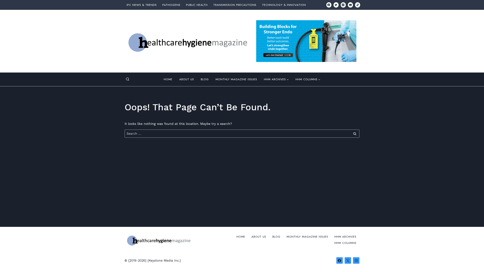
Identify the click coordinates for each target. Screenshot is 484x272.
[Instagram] (343, 4)
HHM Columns (345, 243)
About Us (186, 79)
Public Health (197, 5)
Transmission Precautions (234, 5)
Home (168, 79)
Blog (205, 79)
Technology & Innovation (284, 5)
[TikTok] (357, 4)
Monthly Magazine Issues (236, 79)
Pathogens (171, 5)
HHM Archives (345, 237)
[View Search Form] (128, 79)
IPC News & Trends (142, 5)
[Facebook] (328, 4)
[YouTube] (350, 4)
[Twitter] (336, 4)
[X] (348, 260)
